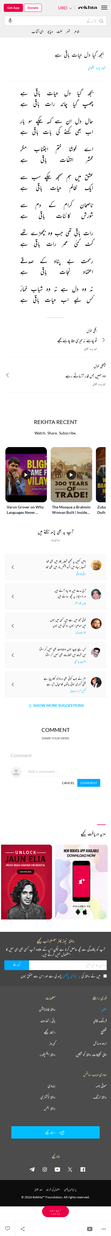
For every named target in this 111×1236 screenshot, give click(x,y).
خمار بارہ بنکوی (97, 67)
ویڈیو (50, 31)
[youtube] (57, 1169)
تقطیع (104, 1032)
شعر (68, 31)
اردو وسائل (100, 1043)
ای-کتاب (38, 31)
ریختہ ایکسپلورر (48, 1054)
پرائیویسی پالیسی (72, 975)
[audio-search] (10, 20)
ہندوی (52, 1086)
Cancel (68, 783)
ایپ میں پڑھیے (55, 1211)
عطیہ (104, 1009)
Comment (88, 783)
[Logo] (87, 8)
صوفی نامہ (101, 1086)
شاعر (76, 31)
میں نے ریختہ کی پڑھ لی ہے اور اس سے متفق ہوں (60, 975)
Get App (13, 8)
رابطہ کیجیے (50, 1032)
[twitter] (70, 1169)
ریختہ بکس (50, 1108)
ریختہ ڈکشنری (48, 1097)
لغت (59, 31)
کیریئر (52, 1043)
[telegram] (32, 1169)
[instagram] (44, 1169)
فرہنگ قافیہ (100, 1021)
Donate (32, 8)
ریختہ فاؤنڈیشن (47, 1009)
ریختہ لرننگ (100, 1097)
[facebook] (82, 1169)
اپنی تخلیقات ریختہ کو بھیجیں (91, 1054)
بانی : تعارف (48, 1021)
